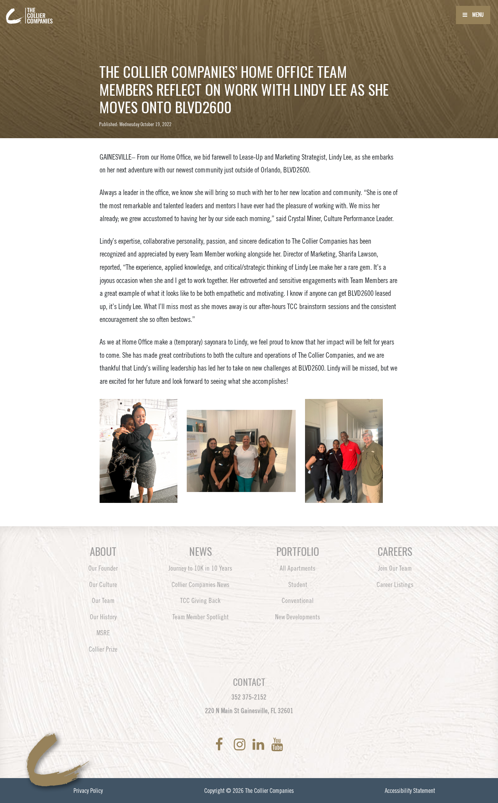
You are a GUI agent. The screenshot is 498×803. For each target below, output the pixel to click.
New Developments (297, 617)
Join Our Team (395, 568)
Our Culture (103, 585)
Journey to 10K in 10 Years (200, 568)
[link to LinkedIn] (260, 744)
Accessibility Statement (410, 790)
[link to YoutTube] (277, 744)
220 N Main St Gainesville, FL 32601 (249, 711)
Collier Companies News (201, 585)
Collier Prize (103, 649)
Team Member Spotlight (200, 617)
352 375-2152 (249, 697)
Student (297, 585)
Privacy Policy (88, 790)
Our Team (103, 600)
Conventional (298, 600)
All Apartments (298, 568)
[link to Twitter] (230, 744)
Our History (103, 617)
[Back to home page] (50, 10)
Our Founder (103, 568)
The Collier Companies (269, 790)
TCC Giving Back (200, 600)
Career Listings (395, 585)
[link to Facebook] (220, 744)
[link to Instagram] (241, 744)
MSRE (103, 633)
